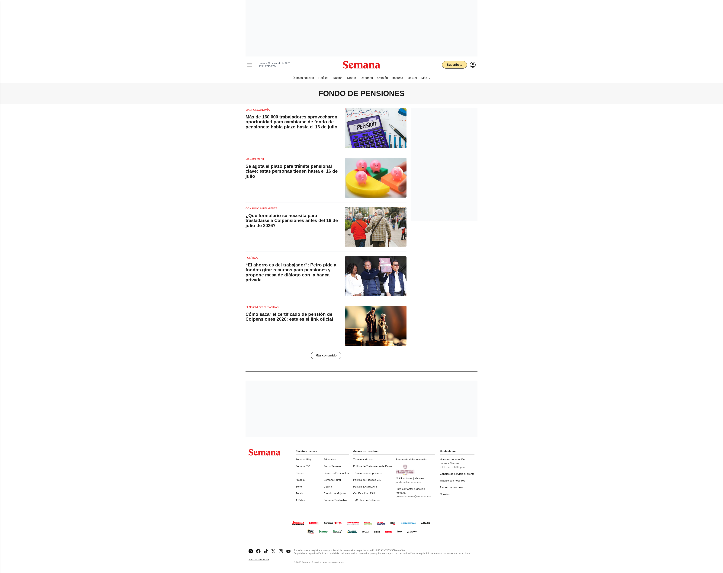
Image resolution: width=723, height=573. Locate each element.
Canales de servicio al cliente (457, 473)
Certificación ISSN (364, 493)
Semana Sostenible (335, 500)
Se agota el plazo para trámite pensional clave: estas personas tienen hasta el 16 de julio (292, 171)
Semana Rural (332, 479)
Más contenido (326, 355)
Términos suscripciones (367, 473)
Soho (299, 486)
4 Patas (300, 500)
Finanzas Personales (336, 473)
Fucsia (300, 493)
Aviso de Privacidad (263, 559)
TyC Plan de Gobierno (366, 500)
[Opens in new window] (258, 551)
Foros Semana (332, 466)
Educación (330, 459)
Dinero (300, 473)
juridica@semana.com (409, 482)
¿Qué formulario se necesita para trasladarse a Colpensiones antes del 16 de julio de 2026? (292, 220)
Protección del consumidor (411, 459)
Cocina (328, 486)
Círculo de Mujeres (335, 493)
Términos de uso (363, 459)
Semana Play (303, 459)
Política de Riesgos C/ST (368, 479)
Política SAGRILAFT (365, 486)
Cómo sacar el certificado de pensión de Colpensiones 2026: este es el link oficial (289, 317)
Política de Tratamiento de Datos (372, 466)
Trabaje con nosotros (452, 480)
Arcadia (300, 479)
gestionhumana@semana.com (414, 496)
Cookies (444, 494)
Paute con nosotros (451, 487)
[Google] (251, 551)
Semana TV (303, 466)
